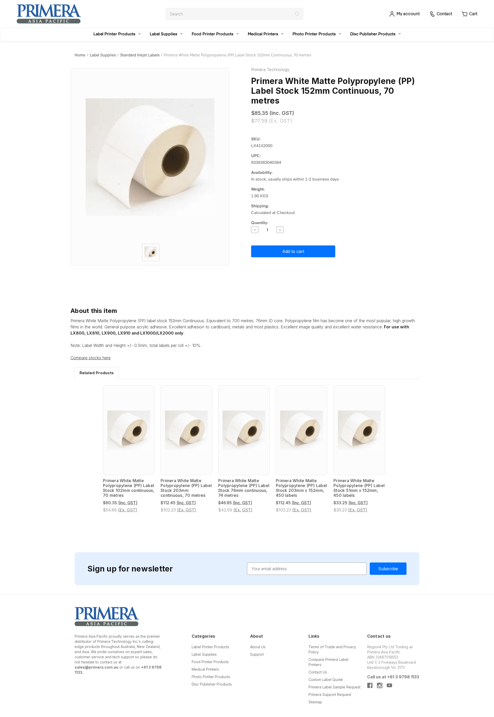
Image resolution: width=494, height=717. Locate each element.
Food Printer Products (212, 33)
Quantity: (259, 222)
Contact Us (317, 672)
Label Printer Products (114, 33)
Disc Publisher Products (372, 33)
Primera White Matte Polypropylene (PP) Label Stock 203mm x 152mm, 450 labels (301, 488)
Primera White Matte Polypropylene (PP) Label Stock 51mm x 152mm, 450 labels (359, 488)
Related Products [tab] (97, 372)
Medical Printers (263, 33)
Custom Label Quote (325, 679)
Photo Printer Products (314, 33)
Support (257, 654)
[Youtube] (389, 685)
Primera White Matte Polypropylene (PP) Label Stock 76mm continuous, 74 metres (243, 488)
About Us (258, 647)
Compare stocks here (90, 357)
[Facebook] (370, 685)
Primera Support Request (329, 694)
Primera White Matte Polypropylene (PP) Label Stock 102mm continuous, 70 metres (128, 488)
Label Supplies (163, 33)
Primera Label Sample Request (334, 687)
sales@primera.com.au (96, 667)
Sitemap (315, 702)
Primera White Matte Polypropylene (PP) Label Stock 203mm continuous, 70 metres (186, 488)
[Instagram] (379, 685)
